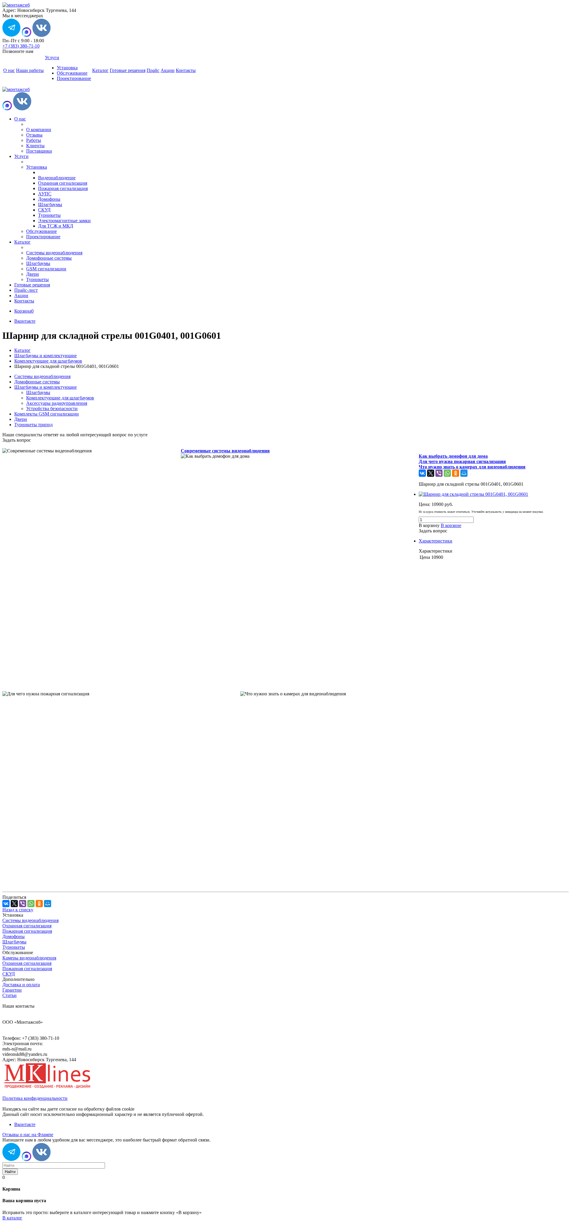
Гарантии (12, 989)
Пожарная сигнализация (63, 188)
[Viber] (439, 473)
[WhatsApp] (447, 473)
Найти (10, 1171)
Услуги (52, 57)
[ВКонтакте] (422, 473)
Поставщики (39, 150)
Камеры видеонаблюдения (29, 957)
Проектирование (74, 78)
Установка (67, 67)
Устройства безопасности (52, 408)
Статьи (9, 995)
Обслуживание (72, 73)
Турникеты (49, 215)
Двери (32, 274)
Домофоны (49, 199)
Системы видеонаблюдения (54, 252)
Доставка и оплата (21, 984)
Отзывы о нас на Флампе (27, 1134)
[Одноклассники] (455, 473)
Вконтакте (24, 321)
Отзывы (34, 134)
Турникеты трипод (33, 424)
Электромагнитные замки (64, 220)
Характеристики (435, 540)
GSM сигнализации (46, 268)
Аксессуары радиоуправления (56, 403)
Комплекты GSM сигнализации (46, 413)
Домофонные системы (49, 258)
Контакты (186, 70)
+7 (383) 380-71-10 (21, 45)
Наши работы (30, 70)
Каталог (100, 70)
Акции (168, 70)
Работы (33, 140)
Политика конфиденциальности (35, 1098)
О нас (9, 70)
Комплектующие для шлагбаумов (60, 397)
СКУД (44, 209)
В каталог (12, 1217)
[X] (430, 473)
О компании (38, 129)
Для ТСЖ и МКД (55, 225)
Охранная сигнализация (62, 183)
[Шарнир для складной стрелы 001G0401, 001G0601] (473, 494)
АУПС (44, 193)
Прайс (153, 70)
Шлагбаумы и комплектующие (45, 387)
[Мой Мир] (464, 473)
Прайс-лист (26, 290)
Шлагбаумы (50, 204)
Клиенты (35, 145)
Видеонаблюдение (57, 177)
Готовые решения (127, 70)
